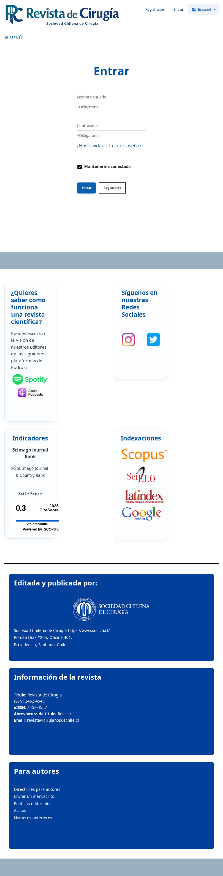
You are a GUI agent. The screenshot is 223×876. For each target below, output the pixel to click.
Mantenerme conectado (107, 166)
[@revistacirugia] (128, 339)
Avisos (20, 810)
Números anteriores (33, 818)
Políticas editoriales (32, 803)
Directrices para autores (37, 789)
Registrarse (154, 9)
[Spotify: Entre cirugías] (30, 379)
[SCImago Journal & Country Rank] (30, 472)
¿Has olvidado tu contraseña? (109, 145)
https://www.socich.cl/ (89, 630)
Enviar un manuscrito (34, 796)
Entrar (178, 9)
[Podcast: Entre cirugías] (30, 393)
